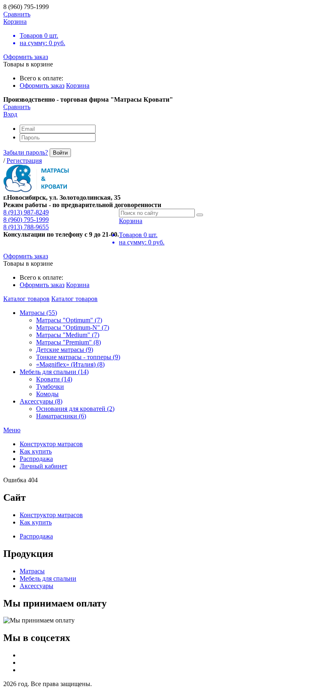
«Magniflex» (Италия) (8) (70, 364)
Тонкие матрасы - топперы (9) (78, 356)
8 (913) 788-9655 (26, 226)
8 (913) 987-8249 (26, 212)
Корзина (77, 85)
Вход (10, 114)
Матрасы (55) (38, 312)
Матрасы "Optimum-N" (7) (72, 327)
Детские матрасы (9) (64, 349)
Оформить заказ (25, 56)
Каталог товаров (26, 298)
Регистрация (24, 160)
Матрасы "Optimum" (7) (69, 320)
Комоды (47, 393)
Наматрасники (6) (61, 416)
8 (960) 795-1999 (26, 219)
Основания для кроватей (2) (75, 408)
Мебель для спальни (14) (54, 371)
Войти (60, 153)
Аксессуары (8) (41, 401)
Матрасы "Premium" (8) (68, 342)
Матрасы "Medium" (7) (67, 334)
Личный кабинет (43, 466)
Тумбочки (50, 386)
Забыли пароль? (25, 152)
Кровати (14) (54, 379)
